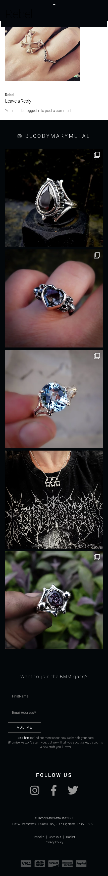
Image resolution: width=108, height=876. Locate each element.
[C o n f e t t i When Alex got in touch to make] (54, 600)
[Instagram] (34, 793)
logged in (33, 111)
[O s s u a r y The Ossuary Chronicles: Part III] (54, 198)
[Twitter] (73, 793)
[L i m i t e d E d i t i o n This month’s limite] (54, 399)
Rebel (9, 95)
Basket (70, 837)
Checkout (55, 837)
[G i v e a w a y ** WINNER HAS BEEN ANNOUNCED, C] (54, 500)
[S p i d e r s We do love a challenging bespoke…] (54, 298)
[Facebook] (53, 793)
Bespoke (38, 837)
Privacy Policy (54, 842)
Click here (23, 738)
